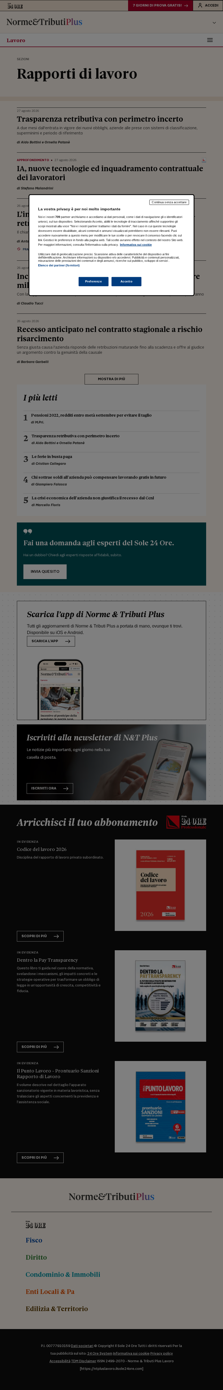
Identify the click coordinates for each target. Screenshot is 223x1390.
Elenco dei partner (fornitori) (59, 265)
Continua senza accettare (169, 202)
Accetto (126, 281)
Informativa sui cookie (136, 244)
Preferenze (93, 281)
